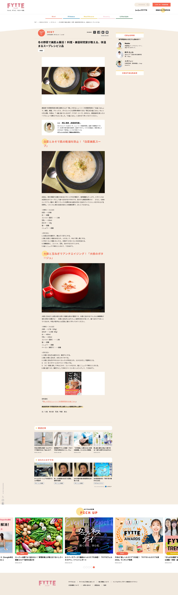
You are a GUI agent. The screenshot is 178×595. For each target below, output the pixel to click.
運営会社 (97, 585)
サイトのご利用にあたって (87, 582)
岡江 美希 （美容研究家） (71, 123)
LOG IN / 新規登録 (161, 4)
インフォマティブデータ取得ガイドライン (125, 582)
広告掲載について (74, 585)
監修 (105, 585)
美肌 (41, 50)
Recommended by (99, 486)
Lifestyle (124, 16)
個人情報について (104, 582)
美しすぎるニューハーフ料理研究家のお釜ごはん (59, 401)
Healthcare (89, 16)
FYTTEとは (72, 582)
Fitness (71, 16)
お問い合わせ (87, 585)
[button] (84, 567)
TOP (35, 22)
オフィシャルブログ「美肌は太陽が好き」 (68, 132)
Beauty (106, 16)
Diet (54, 16)
